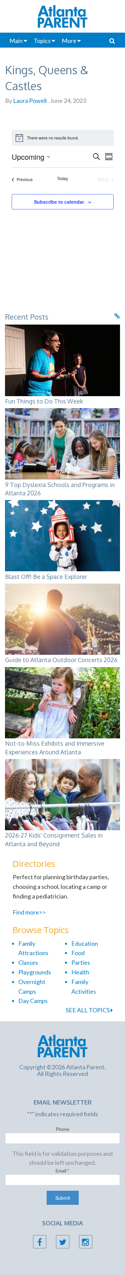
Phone (62, 1129)
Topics (42, 40)
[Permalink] (117, 316)
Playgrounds (34, 972)
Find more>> (29, 912)
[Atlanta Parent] (62, 1045)
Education (84, 943)
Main (16, 40)
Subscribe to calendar (59, 201)
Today (62, 178)
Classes (28, 962)
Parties (80, 962)
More (69, 40)
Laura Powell (29, 100)
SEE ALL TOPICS (88, 1010)
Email (62, 1170)
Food (78, 952)
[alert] (63, 138)
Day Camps (33, 1000)
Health (80, 972)
